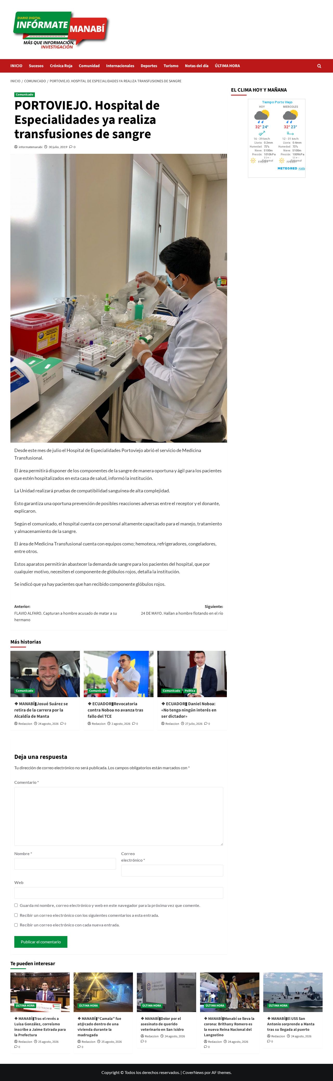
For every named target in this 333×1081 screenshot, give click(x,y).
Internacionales (120, 66)
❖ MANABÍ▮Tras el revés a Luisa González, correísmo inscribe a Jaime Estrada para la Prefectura (40, 1027)
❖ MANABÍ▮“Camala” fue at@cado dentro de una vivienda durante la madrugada (99, 1027)
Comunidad (89, 66)
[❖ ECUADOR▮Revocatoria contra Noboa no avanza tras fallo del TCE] (118, 674)
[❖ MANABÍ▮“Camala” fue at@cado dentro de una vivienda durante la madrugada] (103, 992)
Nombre (23, 853)
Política (190, 691)
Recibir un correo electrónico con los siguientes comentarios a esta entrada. (89, 915)
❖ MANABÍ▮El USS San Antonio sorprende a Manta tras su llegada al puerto (291, 1024)
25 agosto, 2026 (48, 1042)
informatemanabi (30, 147)
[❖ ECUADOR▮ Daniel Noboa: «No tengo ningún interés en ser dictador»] (192, 674)
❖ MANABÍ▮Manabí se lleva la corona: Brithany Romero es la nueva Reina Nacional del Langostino (229, 1027)
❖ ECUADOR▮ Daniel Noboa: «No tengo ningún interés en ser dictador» (188, 710)
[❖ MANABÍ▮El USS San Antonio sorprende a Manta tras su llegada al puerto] (293, 992)
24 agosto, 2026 (48, 724)
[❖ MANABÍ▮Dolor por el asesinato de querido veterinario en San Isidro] (166, 992)
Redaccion (25, 724)
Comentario (26, 782)
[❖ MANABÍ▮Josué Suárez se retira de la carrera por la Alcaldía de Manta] (45, 674)
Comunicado (24, 94)
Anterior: (65, 613)
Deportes (149, 66)
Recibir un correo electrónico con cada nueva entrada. (70, 924)
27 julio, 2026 (193, 724)
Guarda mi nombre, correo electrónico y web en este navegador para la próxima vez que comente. (110, 905)
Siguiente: (182, 610)
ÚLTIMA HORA (227, 66)
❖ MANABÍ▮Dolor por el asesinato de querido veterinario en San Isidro (162, 1024)
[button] (319, 66)
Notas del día (196, 66)
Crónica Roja (61, 66)
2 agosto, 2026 (121, 724)
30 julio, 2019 (58, 147)
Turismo (171, 66)
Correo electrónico (133, 857)
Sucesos (36, 66)
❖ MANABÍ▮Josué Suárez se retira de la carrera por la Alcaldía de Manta (41, 710)
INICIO (16, 66)
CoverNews (193, 1072)
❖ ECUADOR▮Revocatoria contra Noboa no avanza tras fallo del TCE (115, 710)
